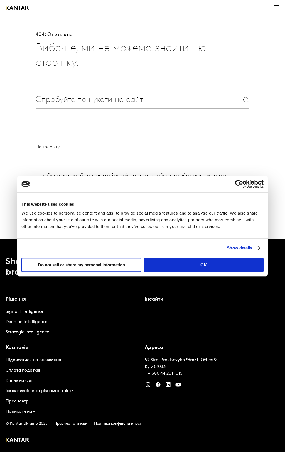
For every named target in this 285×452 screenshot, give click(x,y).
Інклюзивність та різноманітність (39, 391)
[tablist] (142, 345)
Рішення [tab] (16, 299)
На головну (48, 147)
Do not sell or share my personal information (81, 264)
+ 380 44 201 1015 (165, 373)
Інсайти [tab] (154, 299)
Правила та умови (70, 424)
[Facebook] (158, 386)
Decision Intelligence (27, 322)
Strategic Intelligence (27, 332)
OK (203, 264)
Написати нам (20, 411)
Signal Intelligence (24, 311)
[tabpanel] (73, 322)
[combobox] (129, 100)
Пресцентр (17, 401)
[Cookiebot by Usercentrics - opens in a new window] (239, 184)
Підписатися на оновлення (33, 360)
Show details (239, 247)
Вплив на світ (19, 381)
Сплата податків (23, 370)
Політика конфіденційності (118, 424)
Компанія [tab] (17, 347)
